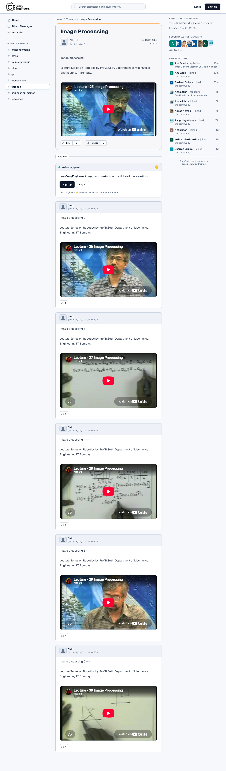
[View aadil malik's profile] (193, 43)
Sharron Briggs (184, 148)
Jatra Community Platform (104, 192)
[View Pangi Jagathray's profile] (209, 43)
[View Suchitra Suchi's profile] (204, 43)
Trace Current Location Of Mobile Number (196, 66)
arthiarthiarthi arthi (186, 139)
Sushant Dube (183, 82)
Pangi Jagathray (184, 120)
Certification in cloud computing (191, 95)
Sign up (67, 184)
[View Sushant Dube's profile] (178, 43)
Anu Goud (180, 63)
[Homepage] (18, 7)
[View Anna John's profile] (188, 43)
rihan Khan (181, 129)
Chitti (74, 40)
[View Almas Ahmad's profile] (199, 43)
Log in (82, 184)
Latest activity (179, 58)
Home (58, 19)
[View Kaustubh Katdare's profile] (183, 43)
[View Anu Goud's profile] (172, 43)
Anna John (181, 91)
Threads (71, 19)
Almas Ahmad (183, 110)
